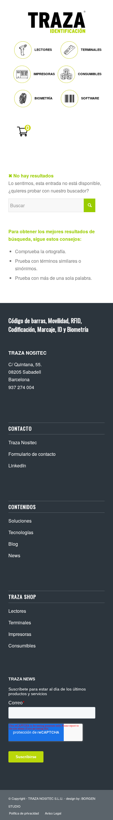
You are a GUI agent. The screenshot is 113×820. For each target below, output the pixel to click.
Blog (13, 544)
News (14, 555)
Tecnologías (20, 532)
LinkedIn (17, 465)
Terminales (19, 622)
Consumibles (22, 645)
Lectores (17, 611)
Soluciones (20, 520)
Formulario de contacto (32, 454)
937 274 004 (21, 387)
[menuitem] (34, 48)
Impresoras (19, 634)
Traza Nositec (22, 442)
